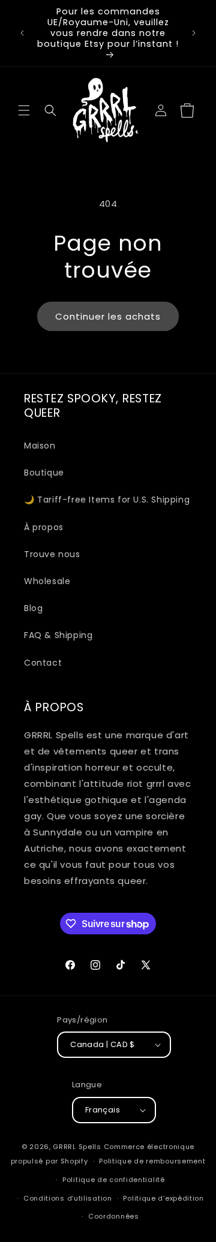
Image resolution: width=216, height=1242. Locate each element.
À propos (44, 527)
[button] (24, 110)
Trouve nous (52, 554)
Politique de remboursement (152, 1161)
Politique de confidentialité (113, 1179)
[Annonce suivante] (194, 33)
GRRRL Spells (77, 1146)
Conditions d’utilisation (67, 1198)
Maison (40, 446)
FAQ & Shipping (58, 635)
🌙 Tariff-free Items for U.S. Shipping (107, 500)
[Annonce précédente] (22, 33)
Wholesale (47, 581)
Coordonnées (113, 1216)
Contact (43, 663)
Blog (33, 608)
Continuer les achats (108, 316)
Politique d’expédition (163, 1198)
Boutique (44, 473)
